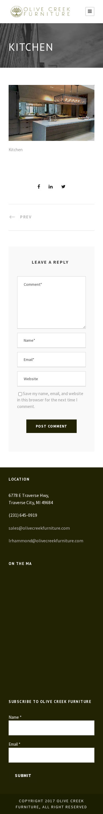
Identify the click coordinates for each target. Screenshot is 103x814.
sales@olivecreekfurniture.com (39, 528)
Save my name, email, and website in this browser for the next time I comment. (50, 400)
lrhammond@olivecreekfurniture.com (46, 540)
